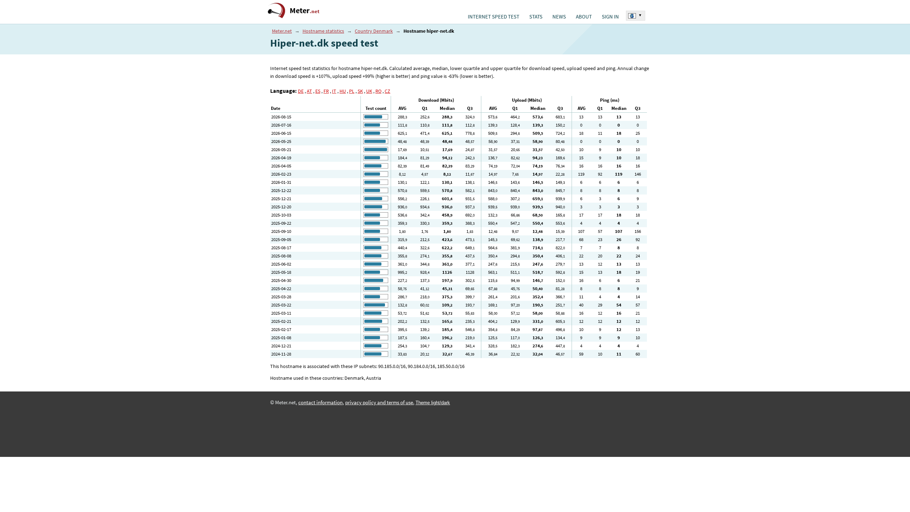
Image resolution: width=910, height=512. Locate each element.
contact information (320, 402)
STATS (535, 17)
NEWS (559, 17)
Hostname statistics (323, 31)
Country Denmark (374, 31)
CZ (387, 91)
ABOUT (584, 17)
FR (326, 91)
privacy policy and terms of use (379, 402)
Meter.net (282, 31)
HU (342, 91)
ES (317, 91)
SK (360, 91)
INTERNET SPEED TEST (493, 17)
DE (301, 91)
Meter (305, 10)
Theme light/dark (433, 402)
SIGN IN (610, 17)
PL (351, 91)
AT (309, 91)
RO (378, 91)
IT (334, 91)
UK (369, 91)
